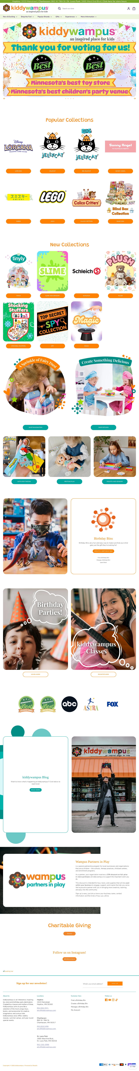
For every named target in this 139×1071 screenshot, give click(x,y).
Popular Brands (44, 17)
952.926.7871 (43, 1008)
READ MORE (35, 790)
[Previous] (4, 98)
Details (69, 934)
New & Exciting (9, 17)
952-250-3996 (43, 1045)
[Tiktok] (116, 1000)
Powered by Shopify (31, 1065)
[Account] (129, 9)
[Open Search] (59, 8)
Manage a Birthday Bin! (103, 560)
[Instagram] (113, 1000)
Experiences (70, 17)
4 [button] (73, 98)
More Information (88, 17)
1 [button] (65, 98)
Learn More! (103, 562)
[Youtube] (109, 1000)
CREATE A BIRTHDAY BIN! (103, 551)
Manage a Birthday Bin (79, 1007)
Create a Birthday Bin (79, 1003)
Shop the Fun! (26, 17)
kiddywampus (19, 1065)
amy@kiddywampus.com (46, 1010)
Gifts (58, 17)
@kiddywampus (69, 959)
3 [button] (70, 98)
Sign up (115, 983)
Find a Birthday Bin (78, 1000)
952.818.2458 (43, 1026)
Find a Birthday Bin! (103, 557)
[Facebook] (106, 1000)
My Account (75, 1010)
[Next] (135, 98)
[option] (69, 59)
